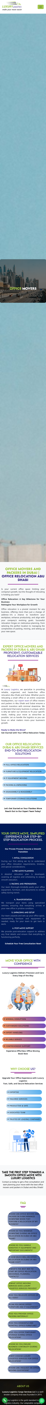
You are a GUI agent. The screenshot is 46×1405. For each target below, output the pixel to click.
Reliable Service (13, 1039)
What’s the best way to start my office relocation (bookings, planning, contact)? (22, 1273)
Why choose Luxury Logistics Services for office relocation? (23, 1358)
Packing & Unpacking (16, 785)
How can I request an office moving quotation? (24, 1369)
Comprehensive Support (17, 1046)
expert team (23, 700)
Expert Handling (14, 1032)
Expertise (14, 1092)
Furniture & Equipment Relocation (23, 771)
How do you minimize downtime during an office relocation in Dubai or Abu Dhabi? (23, 1235)
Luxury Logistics (11, 689)
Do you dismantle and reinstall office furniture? (23, 1324)
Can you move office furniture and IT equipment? (23, 1305)
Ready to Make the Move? (13, 730)
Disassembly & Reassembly (18, 792)
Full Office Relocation (17, 765)
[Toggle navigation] (41, 7)
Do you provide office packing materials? (21, 1315)
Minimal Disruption (15, 1019)
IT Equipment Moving (16, 778)
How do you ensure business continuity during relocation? (23, 1346)
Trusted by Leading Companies (24, 1119)
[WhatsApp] (41, 1400)
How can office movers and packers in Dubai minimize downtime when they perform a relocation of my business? (24, 1219)
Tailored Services (18, 1099)
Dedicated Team (17, 1112)
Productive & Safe (18, 1106)
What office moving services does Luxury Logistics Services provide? (23, 1286)
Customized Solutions (17, 1026)
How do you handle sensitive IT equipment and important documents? (22, 1247)
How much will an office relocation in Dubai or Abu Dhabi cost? (23, 1259)
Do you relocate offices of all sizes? (23, 1296)
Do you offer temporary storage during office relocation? (22, 1335)
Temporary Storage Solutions (21, 798)
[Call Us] (4, 1400)
